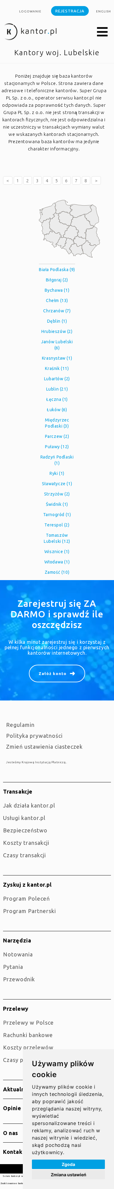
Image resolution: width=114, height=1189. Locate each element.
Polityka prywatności (34, 736)
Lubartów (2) (57, 378)
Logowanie (30, 11)
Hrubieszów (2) (56, 331)
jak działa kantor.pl (29, 805)
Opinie (12, 1108)
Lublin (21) (57, 389)
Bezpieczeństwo (25, 830)
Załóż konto (53, 673)
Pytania (13, 967)
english (103, 11)
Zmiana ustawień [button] (68, 1174)
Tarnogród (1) (57, 514)
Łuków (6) (57, 409)
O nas (10, 1133)
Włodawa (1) (57, 561)
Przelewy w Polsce (28, 1022)
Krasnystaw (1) (57, 358)
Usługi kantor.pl (24, 818)
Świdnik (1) (57, 504)
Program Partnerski (29, 911)
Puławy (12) (57, 446)
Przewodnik (19, 979)
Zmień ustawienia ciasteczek (44, 747)
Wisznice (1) (57, 551)
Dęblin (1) (57, 321)
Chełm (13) (57, 300)
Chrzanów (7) (57, 310)
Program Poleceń (26, 898)
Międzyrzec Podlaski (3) (57, 423)
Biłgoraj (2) (57, 279)
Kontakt (14, 1152)
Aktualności (19, 1089)
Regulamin (20, 725)
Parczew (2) (57, 436)
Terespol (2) (56, 524)
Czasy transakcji (24, 855)
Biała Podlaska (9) (57, 269)
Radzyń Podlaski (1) (57, 460)
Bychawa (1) (57, 290)
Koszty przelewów (28, 1047)
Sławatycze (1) (57, 483)
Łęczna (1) (57, 399)
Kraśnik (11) (57, 368)
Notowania (18, 954)
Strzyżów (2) (57, 494)
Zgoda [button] (68, 1164)
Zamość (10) (57, 572)
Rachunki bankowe (28, 1035)
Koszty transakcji (26, 843)
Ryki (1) (57, 473)
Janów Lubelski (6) (57, 344)
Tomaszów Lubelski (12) (57, 538)
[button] (102, 32)
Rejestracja (70, 11)
